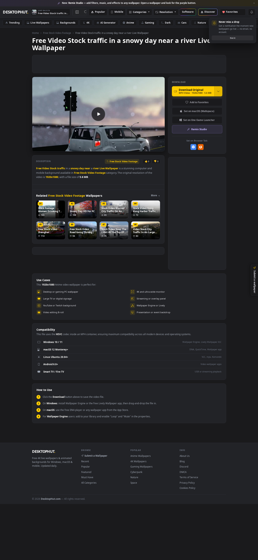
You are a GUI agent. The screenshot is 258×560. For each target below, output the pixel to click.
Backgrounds (67, 22)
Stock (53, 168)
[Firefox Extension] (201, 147)
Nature (202, 22)
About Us (185, 455)
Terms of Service (189, 477)
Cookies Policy (187, 487)
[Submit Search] (85, 12)
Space (133, 482)
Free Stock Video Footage (57, 32)
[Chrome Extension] (193, 147)
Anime (130, 22)
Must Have (87, 477)
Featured (86, 472)
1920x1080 (52, 177)
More (154, 195)
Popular (100, 12)
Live (102, 168)
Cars (183, 22)
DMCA (183, 472)
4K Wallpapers (138, 461)
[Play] (37, 148)
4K (87, 22)
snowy (75, 168)
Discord (184, 466)
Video (45, 168)
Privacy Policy (187, 482)
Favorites (233, 12)
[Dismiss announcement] (254, 3)
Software (188, 12)
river (96, 168)
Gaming (149, 22)
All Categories (89, 482)
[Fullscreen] (159, 148)
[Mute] (137, 148)
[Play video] (98, 114)
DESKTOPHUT (43, 451)
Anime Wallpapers (140, 455)
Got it (232, 38)
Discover (209, 12)
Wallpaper (111, 168)
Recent (85, 461)
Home (35, 32)
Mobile (118, 12)
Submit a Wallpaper (95, 455)
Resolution (166, 12)
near (87, 168)
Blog (182, 461)
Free (39, 168)
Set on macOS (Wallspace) (199, 111)
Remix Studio (199, 129)
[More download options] (218, 91)
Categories (139, 12)
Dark (168, 22)
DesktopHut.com (50, 498)
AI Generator (107, 22)
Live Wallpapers (39, 22)
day (81, 168)
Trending (14, 22)
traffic (61, 168)
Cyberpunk (136, 472)
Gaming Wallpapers (141, 466)
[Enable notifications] (251, 12)
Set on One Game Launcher (199, 120)
